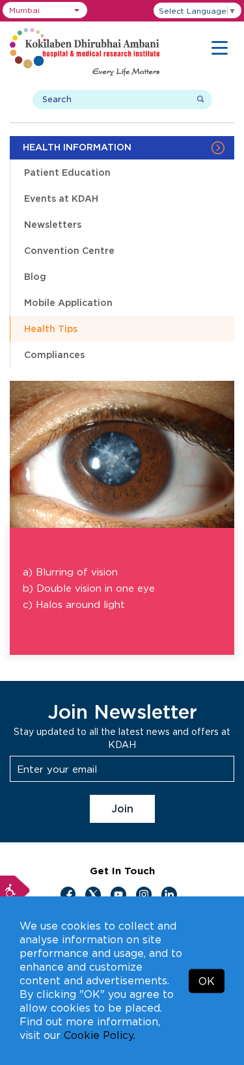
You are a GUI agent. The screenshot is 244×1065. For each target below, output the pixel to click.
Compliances (54, 354)
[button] (45, 10)
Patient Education (67, 172)
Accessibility (15, 891)
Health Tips (50, 328)
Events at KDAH (61, 198)
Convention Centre (69, 250)
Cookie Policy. (99, 1035)
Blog (35, 276)
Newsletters (52, 224)
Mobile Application (68, 302)
